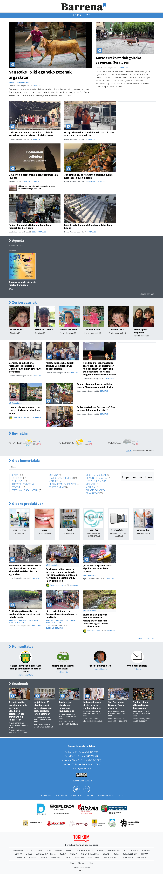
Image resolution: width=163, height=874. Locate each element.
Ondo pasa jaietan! (137, 665)
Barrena (146, 850)
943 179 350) (92, 752)
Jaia (11, 289)
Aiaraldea (18, 850)
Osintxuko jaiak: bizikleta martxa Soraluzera (22, 283)
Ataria (100, 850)
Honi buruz (45, 796)
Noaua (44, 857)
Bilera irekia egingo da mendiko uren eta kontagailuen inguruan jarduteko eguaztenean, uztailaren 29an (96, 620)
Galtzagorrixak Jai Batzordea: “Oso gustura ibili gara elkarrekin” (96, 408)
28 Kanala (141, 857)
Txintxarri (93, 857)
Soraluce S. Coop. (118, 530)
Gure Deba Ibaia (63, 672)
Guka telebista (130, 854)
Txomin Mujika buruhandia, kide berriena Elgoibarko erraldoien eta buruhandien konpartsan (18, 711)
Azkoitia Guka (131, 850)
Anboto (69, 850)
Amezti (58, 850)
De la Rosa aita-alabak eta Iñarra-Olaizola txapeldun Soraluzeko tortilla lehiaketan (31, 134)
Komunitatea (22, 646)
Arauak (90, 796)
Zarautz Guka (110, 857)
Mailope (33, 857)
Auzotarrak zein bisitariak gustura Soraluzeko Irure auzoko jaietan (59, 365)
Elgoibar (26, 182)
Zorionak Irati (17, 329)
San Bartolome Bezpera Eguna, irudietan (116, 705)
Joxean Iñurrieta (100, 669)
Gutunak (137, 669)
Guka (115, 854)
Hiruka (144, 854)
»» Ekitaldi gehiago (146, 294)
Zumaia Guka (127, 857)
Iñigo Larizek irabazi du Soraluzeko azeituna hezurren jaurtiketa (62, 614)
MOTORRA (53, 481)
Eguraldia (19, 433)
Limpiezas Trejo (19, 530)
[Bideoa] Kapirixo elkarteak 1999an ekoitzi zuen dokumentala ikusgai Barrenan (36, 187)
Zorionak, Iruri (116, 329)
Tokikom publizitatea (81, 867)
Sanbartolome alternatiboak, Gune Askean (141, 705)
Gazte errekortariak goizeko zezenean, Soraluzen (118, 60)
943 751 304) (93, 756)
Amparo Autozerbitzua (137, 477)
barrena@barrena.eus (81, 768)
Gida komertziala (25, 460)
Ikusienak (19, 684)
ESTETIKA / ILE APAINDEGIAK (25, 490)
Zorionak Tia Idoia (44, 329)
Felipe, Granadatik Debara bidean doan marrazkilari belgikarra (30, 226)
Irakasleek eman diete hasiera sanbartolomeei (92, 705)
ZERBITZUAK (17, 481)
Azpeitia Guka (113, 850)
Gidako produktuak (27, 503)
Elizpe (44, 530)
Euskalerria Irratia (45, 854)
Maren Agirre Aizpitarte (140, 331)
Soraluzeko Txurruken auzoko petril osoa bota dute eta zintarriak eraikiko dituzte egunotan (25, 570)
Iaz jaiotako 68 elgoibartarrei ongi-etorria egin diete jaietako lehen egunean (43, 708)
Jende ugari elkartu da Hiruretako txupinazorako (66, 706)
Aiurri (39, 850)
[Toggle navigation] (10, 7)
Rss (121, 796)
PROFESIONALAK (57, 487)
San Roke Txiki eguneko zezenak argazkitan (40, 74)
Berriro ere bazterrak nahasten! (62, 667)
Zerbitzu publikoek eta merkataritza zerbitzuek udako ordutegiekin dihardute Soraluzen (25, 367)
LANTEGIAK (17, 478)
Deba (34, 232)
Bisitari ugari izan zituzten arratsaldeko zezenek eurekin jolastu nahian (25, 614)
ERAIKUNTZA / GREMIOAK (61, 478)
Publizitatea (77, 796)
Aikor (29, 850)
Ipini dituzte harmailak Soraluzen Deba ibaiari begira (88, 226)
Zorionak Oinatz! (68, 329)
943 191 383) (94, 764)
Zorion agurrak (24, 302)
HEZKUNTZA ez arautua (96, 478)
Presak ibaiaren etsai (100, 665)
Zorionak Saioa (92, 329)
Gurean (81, 863)
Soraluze (81, 15)
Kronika (21, 857)
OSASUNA (53, 475)
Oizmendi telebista (60, 857)
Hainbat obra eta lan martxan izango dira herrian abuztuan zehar (24, 410)
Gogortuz (94, 530)
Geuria (62, 854)
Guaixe (106, 854)
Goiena (73, 854)
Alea (48, 850)
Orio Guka (79, 857)
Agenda (17, 240)
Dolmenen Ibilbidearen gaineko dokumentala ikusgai (33, 176)
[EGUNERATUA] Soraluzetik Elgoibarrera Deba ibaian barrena (97, 568)
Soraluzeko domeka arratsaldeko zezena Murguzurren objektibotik (95, 386)
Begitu (18, 854)
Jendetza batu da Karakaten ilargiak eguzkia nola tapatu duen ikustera (88, 176)
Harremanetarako (106, 796)
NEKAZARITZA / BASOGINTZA (62, 484)
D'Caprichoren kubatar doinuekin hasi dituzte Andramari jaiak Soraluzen (89, 134)
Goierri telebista (90, 854)
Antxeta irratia (85, 850)
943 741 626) (95, 760)
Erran (29, 854)
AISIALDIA (90, 487)
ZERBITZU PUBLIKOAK (96, 475)
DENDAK (15, 475)
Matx (72, 863)
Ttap (91, 863)
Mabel (69, 530)
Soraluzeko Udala (19, 417)
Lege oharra (61, 796)
